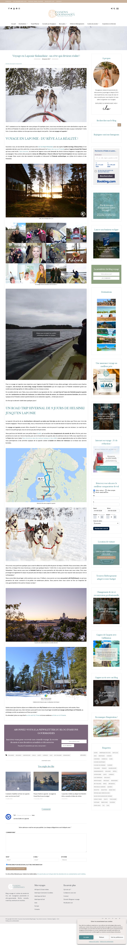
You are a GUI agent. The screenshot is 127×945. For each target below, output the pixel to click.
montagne (114, 780)
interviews (97, 774)
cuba (110, 758)
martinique (97, 780)
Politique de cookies (94, 941)
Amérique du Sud (39, 899)
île (104, 805)
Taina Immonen (23, 151)
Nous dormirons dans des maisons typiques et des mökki (39, 438)
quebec (110, 786)
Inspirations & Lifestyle (109, 24)
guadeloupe (112, 768)
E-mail (35, 857)
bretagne (102, 755)
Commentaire (11, 832)
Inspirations (46, 760)
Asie (35, 902)
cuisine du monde (99, 765)
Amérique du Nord (40, 896)
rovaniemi (66, 755)
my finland (57, 755)
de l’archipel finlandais (45, 146)
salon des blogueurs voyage (103, 796)
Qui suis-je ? (67, 889)
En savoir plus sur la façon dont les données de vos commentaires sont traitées (61, 874)
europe (110, 765)
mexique (106, 780)
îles (108, 805)
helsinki (18, 755)
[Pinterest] (16, 8)
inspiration (26, 755)
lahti (39, 755)
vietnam (96, 802)
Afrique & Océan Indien (41, 889)
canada (109, 755)
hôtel (115, 771)
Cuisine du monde (92, 24)
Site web (64, 857)
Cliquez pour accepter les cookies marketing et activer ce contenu (46, 334)
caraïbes (97, 758)
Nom (8, 857)
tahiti (106, 799)
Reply (33, 815)
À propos (8, 1)
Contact (59, 1)
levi (51, 755)
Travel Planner (35, 24)
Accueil (13, 24)
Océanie (37, 909)
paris (104, 783)
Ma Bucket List (68, 902)
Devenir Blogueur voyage (71, 899)
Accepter (86, 937)
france (104, 768)
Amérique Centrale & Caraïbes (43, 893)
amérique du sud (105, 752)
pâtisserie (112, 783)
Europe (36, 906)
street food (98, 799)
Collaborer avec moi (19, 1)
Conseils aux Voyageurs (49, 24)
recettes (104, 789)
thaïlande (113, 799)
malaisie (107, 777)
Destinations (22, 24)
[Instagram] (19, 8)
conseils (104, 758)
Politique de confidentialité (106, 941)
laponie (45, 755)
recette (96, 789)
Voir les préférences (117, 937)
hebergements (98, 771)
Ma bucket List (49, 1)
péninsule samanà (99, 786)
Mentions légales (51, 919)
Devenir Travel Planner (35, 1)
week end (105, 802)
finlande (11, 755)
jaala (34, 755)
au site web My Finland (33, 715)
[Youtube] (14, 8)
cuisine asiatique (99, 762)
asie (95, 755)
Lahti (39, 433)
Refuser (101, 937)
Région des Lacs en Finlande (56, 149)
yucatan (112, 802)
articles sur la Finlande (59, 715)
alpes (95, 752)
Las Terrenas (98, 777)
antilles (115, 752)
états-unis (97, 805)
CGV (58, 919)
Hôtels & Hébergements (77, 24)
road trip (112, 789)
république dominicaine (102, 793)
